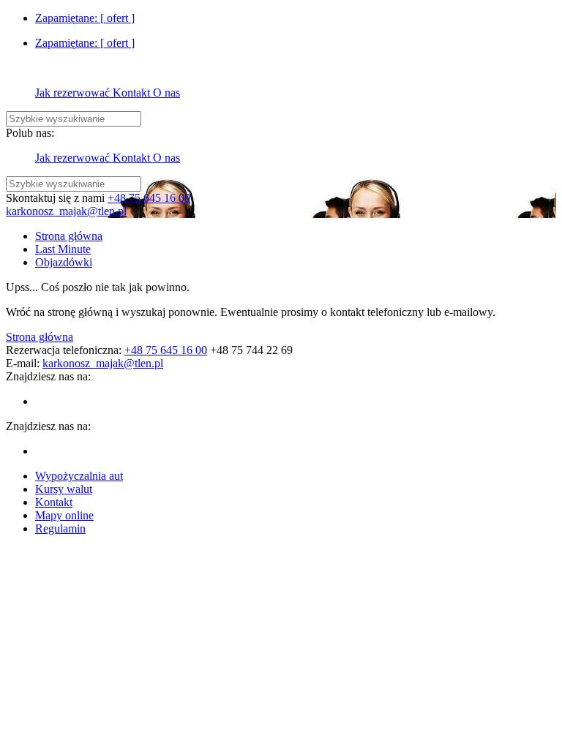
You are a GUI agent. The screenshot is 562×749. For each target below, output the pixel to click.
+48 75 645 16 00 (149, 198)
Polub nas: (30, 133)
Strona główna (39, 337)
